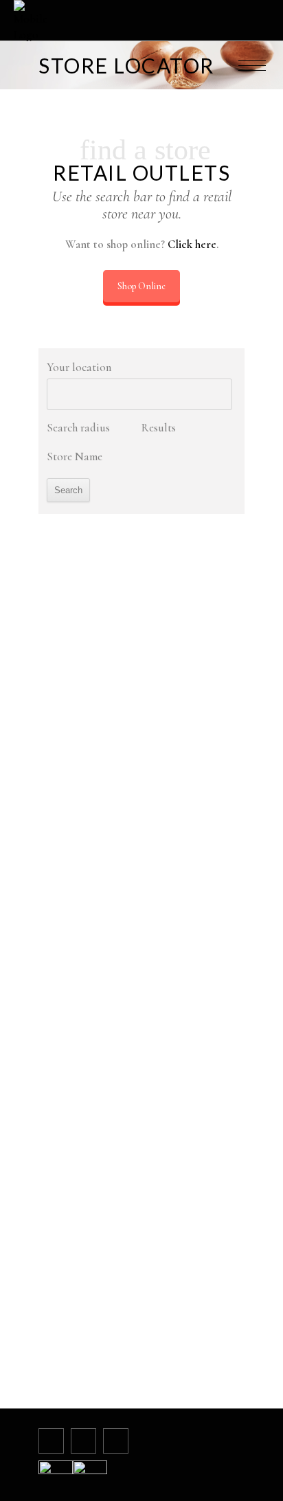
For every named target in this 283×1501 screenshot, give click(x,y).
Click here (192, 244)
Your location (79, 367)
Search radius (78, 427)
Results (159, 427)
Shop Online (141, 286)
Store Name (74, 456)
